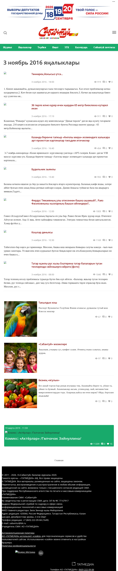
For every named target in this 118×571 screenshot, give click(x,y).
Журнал (7, 47)
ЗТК (67, 47)
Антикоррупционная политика (18, 532)
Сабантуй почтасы (104, 47)
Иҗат (55, 47)
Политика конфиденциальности (19, 545)
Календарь (81, 47)
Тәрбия (42, 47)
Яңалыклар (25, 47)
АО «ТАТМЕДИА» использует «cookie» (21, 536)
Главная (59, 460)
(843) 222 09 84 (86, 569)
